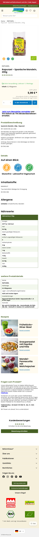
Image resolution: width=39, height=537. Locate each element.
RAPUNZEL (10, 21)
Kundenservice (33, 6)
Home (3, 21)
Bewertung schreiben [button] (19, 431)
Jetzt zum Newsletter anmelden (16, 111)
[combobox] (19, 15)
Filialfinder (4, 393)
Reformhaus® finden (19, 6)
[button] (6, 75)
